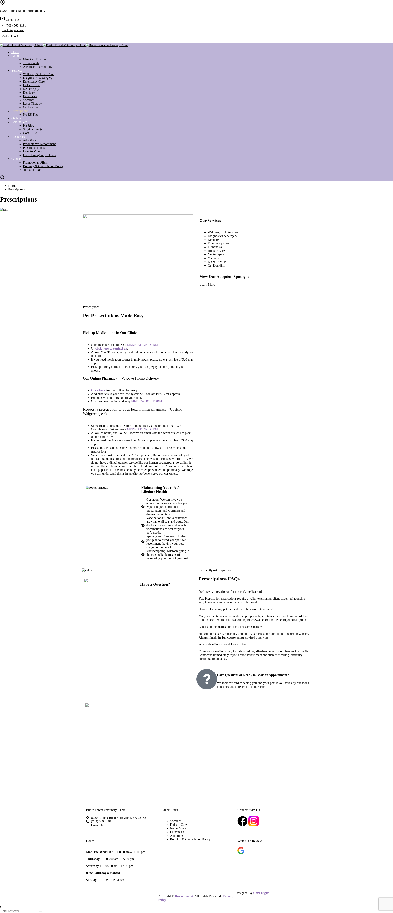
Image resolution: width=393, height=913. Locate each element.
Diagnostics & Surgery (37, 78)
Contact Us (13, 19)
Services (16, 70)
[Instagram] (4, 41)
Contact (16, 158)
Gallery (16, 118)
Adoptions (29, 140)
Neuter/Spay (31, 89)
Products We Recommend (39, 144)
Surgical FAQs (32, 129)
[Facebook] (1, 41)
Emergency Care (34, 81)
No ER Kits (30, 114)
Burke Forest (184, 896)
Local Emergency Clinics (39, 155)
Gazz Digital (261, 893)
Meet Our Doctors (34, 59)
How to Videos (33, 151)
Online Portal (10, 36)
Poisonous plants (34, 147)
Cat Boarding (31, 107)
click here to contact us (111, 348)
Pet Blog (28, 125)
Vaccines (28, 100)
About (15, 55)
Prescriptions (19, 111)
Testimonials (31, 63)
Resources (18, 136)
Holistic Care (31, 85)
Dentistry (29, 92)
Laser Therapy (32, 103)
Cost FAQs (30, 133)
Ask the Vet (19, 122)
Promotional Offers (35, 162)
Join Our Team (32, 169)
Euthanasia (30, 96)
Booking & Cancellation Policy (43, 166)
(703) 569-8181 (16, 25)
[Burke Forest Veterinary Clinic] (21, 45)
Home (15, 52)
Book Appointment (13, 30)
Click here (98, 390)
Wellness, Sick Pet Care (38, 74)
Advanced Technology (37, 66)
